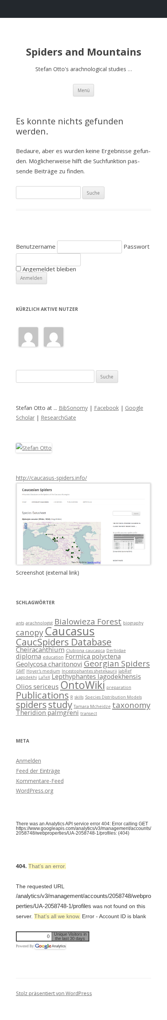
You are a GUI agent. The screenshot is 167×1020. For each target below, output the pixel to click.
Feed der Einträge (38, 770)
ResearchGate (58, 417)
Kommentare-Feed (40, 781)
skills (79, 697)
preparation (118, 687)
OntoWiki (82, 685)
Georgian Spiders (117, 663)
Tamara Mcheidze (92, 706)
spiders (31, 704)
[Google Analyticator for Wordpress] (50, 946)
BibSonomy (73, 407)
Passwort (137, 246)
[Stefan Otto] (34, 448)
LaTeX (44, 677)
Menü (84, 90)
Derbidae (116, 650)
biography (133, 623)
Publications (42, 695)
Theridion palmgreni (47, 712)
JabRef (125, 671)
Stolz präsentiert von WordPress (54, 993)
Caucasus (70, 631)
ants (20, 623)
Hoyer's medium (43, 671)
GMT (20, 671)
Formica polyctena (93, 656)
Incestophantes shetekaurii (89, 671)
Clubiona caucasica (85, 650)
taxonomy (131, 704)
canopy (29, 632)
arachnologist (39, 623)
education (53, 657)
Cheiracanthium (40, 649)
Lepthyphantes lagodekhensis (96, 676)
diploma (28, 656)
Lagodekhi (26, 677)
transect (88, 713)
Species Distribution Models (113, 697)
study (60, 704)
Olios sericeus (37, 686)
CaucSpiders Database (63, 641)
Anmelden (28, 760)
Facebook (106, 407)
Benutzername (36, 246)
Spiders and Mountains (83, 51)
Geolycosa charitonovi (49, 663)
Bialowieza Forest (88, 621)
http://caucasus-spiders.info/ (51, 477)
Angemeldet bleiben (48, 269)
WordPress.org (34, 790)
